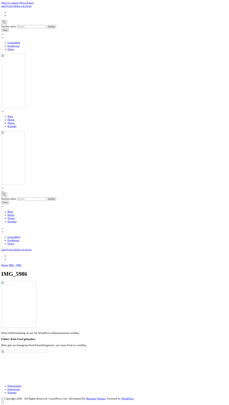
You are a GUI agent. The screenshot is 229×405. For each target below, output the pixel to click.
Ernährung (13, 46)
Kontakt (12, 126)
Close (5, 30)
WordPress (127, 398)
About (10, 123)
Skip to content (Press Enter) (17, 2)
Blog (10, 116)
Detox (10, 49)
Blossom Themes (96, 398)
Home (10, 119)
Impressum (13, 389)
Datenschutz (14, 386)
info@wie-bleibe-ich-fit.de (16, 6)
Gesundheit (13, 42)
